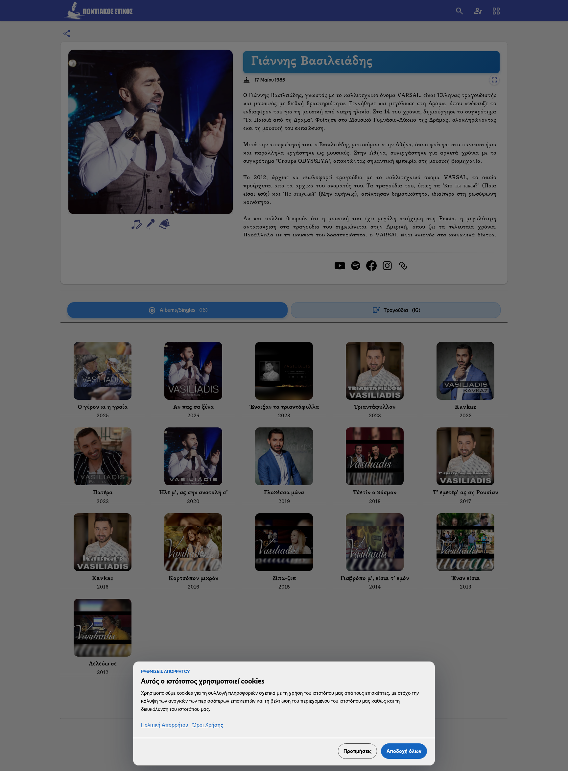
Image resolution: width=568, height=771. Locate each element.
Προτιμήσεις (357, 751)
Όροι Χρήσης (207, 725)
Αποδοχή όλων (404, 751)
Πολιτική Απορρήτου (164, 725)
